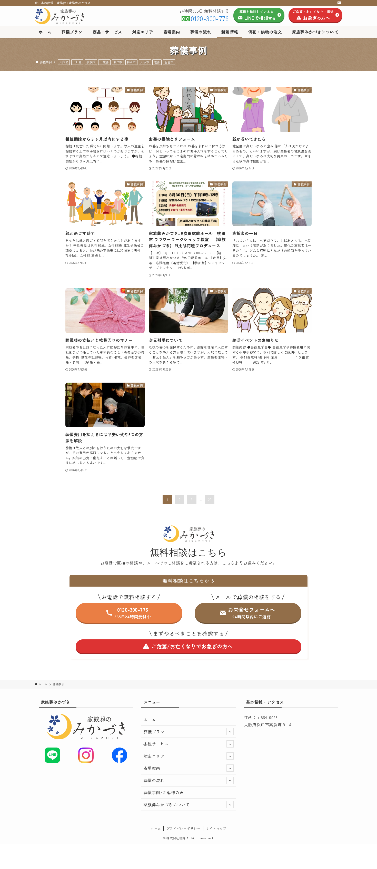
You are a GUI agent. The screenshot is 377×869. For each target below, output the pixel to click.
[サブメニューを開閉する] (230, 731)
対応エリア (153, 756)
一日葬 (77, 62)
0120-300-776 (210, 18)
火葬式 (63, 62)
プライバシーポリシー (183, 828)
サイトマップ (216, 828)
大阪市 (145, 62)
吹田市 (118, 62)
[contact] (339, 3)
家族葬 (90, 62)
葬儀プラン (153, 732)
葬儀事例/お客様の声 (163, 792)
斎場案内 (151, 768)
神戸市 (131, 62)
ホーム (149, 720)
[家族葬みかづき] (65, 16)
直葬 (157, 62)
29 (210, 499)
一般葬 (104, 62)
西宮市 (169, 62)
